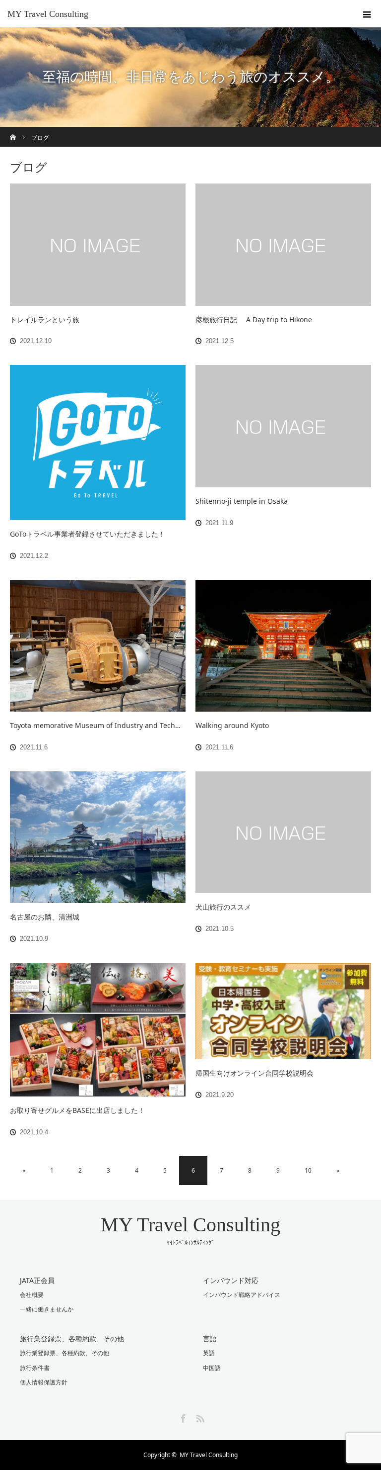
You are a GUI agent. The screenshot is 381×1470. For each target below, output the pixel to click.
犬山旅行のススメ (223, 907)
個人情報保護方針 (43, 1382)
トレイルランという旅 (44, 319)
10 (308, 1170)
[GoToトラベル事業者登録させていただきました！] (98, 442)
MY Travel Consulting (47, 14)
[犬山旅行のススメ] (283, 832)
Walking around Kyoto (232, 725)
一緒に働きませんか (46, 1309)
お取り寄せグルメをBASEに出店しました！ (77, 1110)
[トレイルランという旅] (98, 245)
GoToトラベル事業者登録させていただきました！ (87, 534)
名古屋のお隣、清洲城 (44, 916)
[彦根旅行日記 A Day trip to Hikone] (283, 245)
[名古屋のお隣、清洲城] (98, 837)
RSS (198, 1416)
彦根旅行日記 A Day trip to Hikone (253, 319)
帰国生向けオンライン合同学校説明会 (254, 1073)
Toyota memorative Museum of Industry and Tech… (95, 725)
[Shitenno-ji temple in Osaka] (283, 426)
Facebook (182, 1416)
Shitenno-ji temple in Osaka (241, 501)
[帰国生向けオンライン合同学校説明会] (283, 1011)
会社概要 (32, 1294)
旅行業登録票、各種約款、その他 (64, 1353)
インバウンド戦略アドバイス (241, 1294)
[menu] (367, 14)
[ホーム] (13, 130)
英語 (209, 1353)
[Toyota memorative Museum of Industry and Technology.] (98, 646)
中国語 (212, 1368)
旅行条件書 (35, 1368)
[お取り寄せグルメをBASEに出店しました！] (98, 1030)
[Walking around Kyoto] (283, 646)
